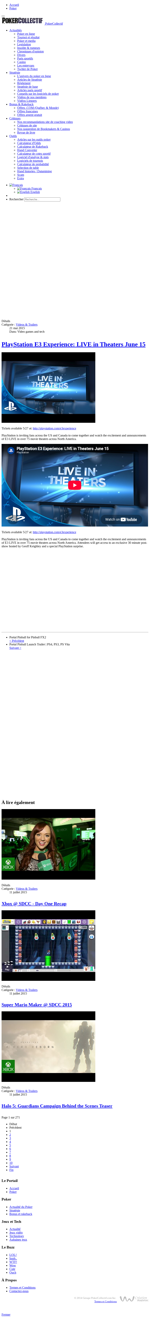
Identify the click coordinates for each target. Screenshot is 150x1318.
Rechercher (16, 199)
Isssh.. (13, 1258)
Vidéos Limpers (27, 100)
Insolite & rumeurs (28, 48)
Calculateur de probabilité (33, 164)
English (35, 192)
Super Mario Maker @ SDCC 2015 (37, 1004)
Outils (13, 136)
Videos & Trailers (27, 324)
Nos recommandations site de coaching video (45, 122)
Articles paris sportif (29, 90)
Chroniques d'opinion (30, 51)
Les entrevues (25, 65)
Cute (12, 1269)
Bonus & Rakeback (21, 104)
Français (36, 188)
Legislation (24, 44)
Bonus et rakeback (20, 1214)
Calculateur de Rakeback (32, 146)
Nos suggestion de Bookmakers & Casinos (43, 129)
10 (10, 1162)
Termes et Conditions (22, 1287)
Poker (13, 8)
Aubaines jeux (18, 1239)
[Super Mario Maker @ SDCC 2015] (48, 979)
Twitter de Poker (27, 69)
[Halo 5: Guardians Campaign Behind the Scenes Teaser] (48, 1080)
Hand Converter (27, 150)
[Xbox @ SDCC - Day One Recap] (48, 878)
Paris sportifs (25, 58)
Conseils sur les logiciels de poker (38, 93)
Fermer (6, 1314)
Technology (16, 1236)
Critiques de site (27, 125)
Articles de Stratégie (29, 79)
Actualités (15, 30)
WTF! (13, 1262)
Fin (11, 1170)
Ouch (12, 1272)
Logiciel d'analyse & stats (33, 157)
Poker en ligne (26, 33)
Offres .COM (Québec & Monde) (38, 107)
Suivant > (15, 648)
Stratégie (14, 72)
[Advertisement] (75, 232)
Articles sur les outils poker (34, 139)
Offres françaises (27, 111)
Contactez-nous (19, 1291)
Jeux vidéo (16, 1232)
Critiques (15, 118)
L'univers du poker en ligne (34, 76)
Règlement (23, 83)
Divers (21, 55)
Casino (21, 62)
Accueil (14, 4)
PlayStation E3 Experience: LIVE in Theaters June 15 (74, 344)
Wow (12, 1265)
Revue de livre (26, 132)
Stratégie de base (27, 86)
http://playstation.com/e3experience (54, 428)
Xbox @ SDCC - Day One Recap (34, 903)
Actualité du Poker (20, 1207)
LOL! (13, 1255)
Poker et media (26, 40)
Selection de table (28, 167)
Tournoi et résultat (28, 37)
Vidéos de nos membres (31, 97)
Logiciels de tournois (30, 160)
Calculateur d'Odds (29, 143)
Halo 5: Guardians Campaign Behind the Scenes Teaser (57, 1105)
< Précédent (16, 640)
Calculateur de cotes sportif (34, 153)
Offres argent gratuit (29, 115)
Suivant (14, 1166)
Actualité (15, 1229)
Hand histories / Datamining (34, 171)
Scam (20, 174)
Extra (20, 178)
